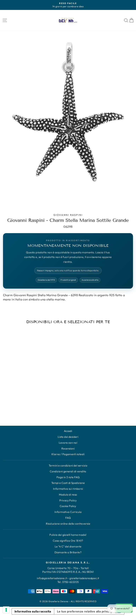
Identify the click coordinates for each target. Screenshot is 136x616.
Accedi (68, 431)
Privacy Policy (68, 500)
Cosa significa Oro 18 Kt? (68, 540)
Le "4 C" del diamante (68, 546)
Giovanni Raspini (68, 214)
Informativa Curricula (68, 512)
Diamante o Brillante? (68, 552)
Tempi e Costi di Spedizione (68, 483)
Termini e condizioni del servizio (68, 465)
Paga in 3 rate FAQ (68, 477)
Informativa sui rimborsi (68, 488)
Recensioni (68, 448)
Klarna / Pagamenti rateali (68, 454)
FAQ (68, 517)
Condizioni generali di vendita (68, 471)
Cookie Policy (68, 506)
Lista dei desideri (68, 436)
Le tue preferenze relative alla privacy (84, 611)
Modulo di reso (68, 494)
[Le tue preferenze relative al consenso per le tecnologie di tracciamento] (6, 609)
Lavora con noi (68, 442)
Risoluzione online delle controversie (68, 523)
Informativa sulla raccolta (33, 611)
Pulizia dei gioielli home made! (67, 534)
